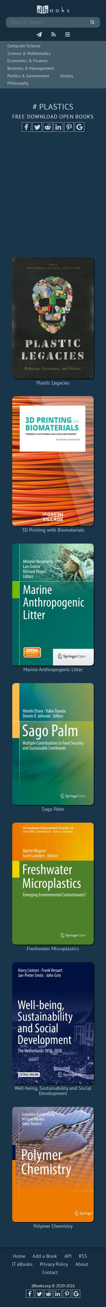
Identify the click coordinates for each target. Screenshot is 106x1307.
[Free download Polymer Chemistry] (53, 1164)
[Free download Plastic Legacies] (53, 318)
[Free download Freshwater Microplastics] (53, 884)
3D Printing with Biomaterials (53, 530)
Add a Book (45, 1256)
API (67, 1256)
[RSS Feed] (53, 34)
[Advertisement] (53, 196)
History (66, 75)
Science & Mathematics (29, 53)
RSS (83, 1256)
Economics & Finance (27, 60)
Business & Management (30, 68)
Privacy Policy (54, 1264)
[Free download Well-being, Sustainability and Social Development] (53, 1023)
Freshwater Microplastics (53, 948)
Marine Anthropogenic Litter (53, 669)
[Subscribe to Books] (39, 34)
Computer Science (23, 45)
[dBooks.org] (53, 12)
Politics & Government (28, 75)
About (81, 1264)
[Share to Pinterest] (69, 130)
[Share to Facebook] (26, 130)
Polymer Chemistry (53, 1226)
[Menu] (67, 34)
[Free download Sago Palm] (53, 744)
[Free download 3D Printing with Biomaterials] (53, 461)
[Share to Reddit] (47, 130)
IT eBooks (22, 1264)
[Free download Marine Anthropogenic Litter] (53, 605)
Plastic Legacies (53, 383)
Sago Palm (53, 809)
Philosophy (17, 83)
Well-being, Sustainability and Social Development (53, 1091)
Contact (50, 1272)
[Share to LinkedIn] (58, 130)
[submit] (92, 22)
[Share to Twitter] (37, 130)
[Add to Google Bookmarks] (79, 130)
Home (19, 1256)
